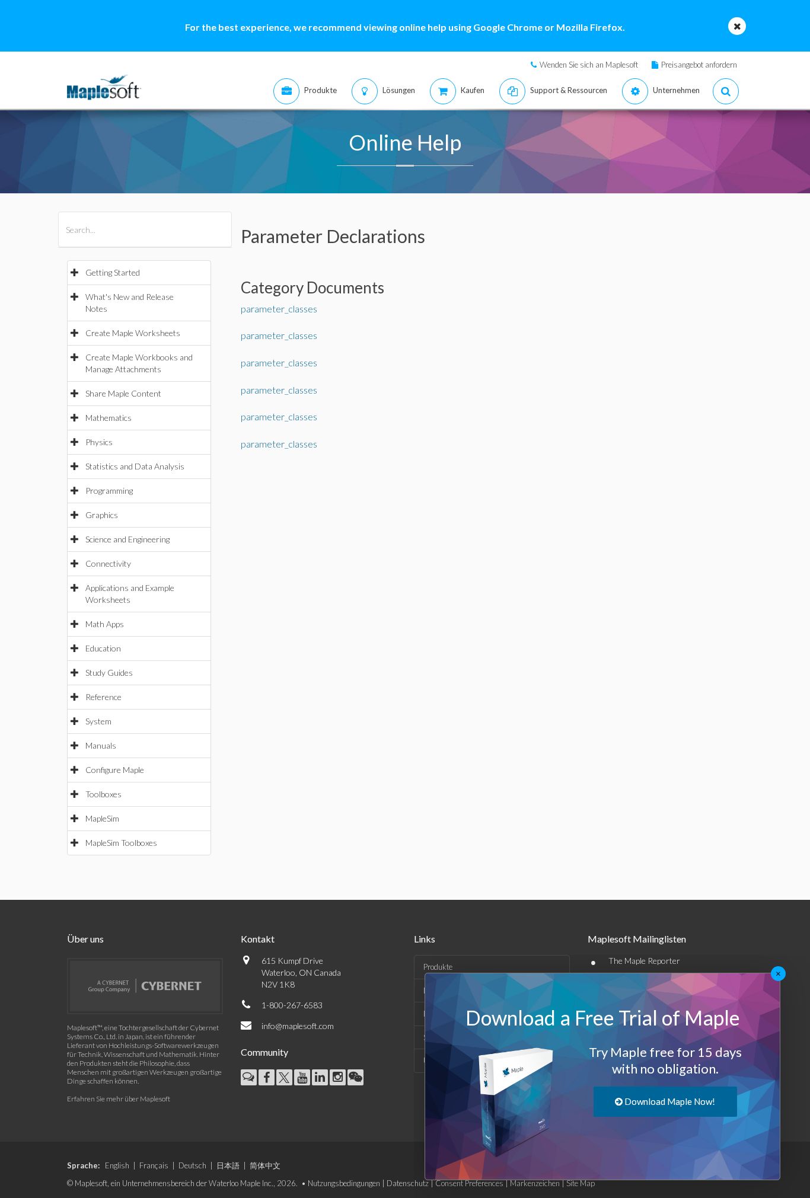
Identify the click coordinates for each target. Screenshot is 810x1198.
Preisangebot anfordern (699, 64)
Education (103, 648)
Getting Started (112, 272)
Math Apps (104, 624)
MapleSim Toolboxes (121, 843)
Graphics (101, 515)
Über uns (85, 938)
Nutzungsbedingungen (344, 1183)
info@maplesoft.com (298, 1026)
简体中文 (265, 1165)
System (98, 721)
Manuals (100, 745)
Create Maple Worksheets (132, 333)
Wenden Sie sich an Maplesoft (589, 64)
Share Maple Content (123, 393)
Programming (109, 490)
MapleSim (102, 818)
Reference (103, 697)
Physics (99, 442)
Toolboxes (103, 794)
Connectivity (108, 563)
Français (153, 1165)
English (117, 1165)
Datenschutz (408, 1183)
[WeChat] (355, 1077)
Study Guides (109, 672)
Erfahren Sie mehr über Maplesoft (118, 1098)
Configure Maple (114, 770)
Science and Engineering (127, 539)
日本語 (228, 1165)
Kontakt (258, 938)
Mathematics (108, 418)
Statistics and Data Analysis (134, 466)
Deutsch (192, 1165)
